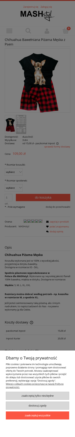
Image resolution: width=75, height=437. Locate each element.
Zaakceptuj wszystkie (37, 415)
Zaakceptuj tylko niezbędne (37, 395)
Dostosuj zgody (38, 405)
